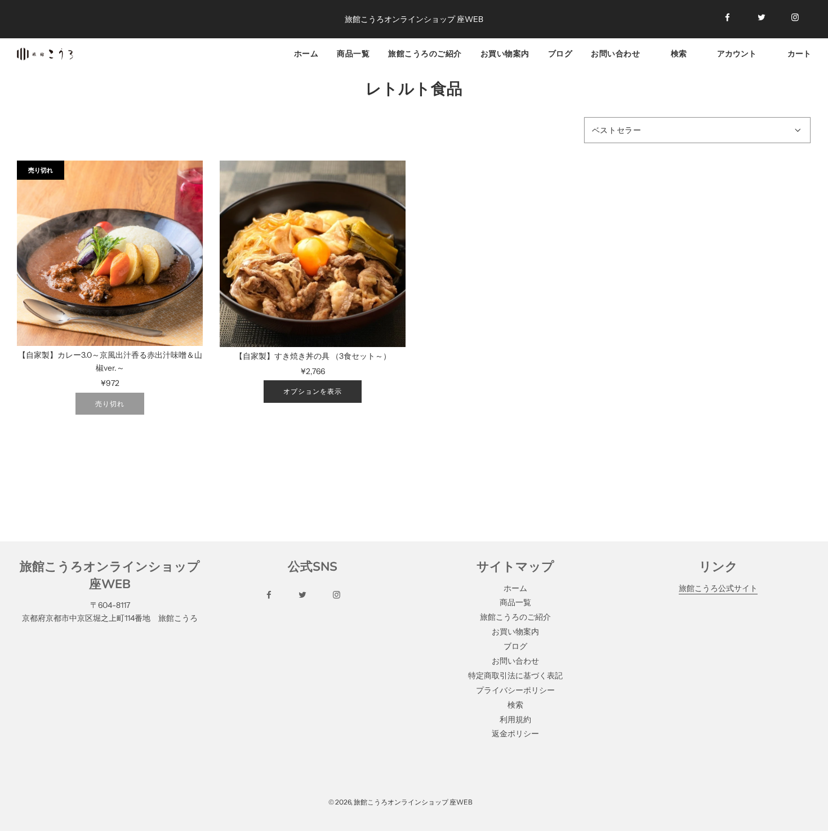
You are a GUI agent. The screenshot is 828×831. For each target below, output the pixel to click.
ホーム (306, 53)
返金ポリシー (515, 733)
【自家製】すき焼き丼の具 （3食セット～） (313, 356)
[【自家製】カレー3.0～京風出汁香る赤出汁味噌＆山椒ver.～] (110, 253)
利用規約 (515, 719)
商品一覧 (353, 53)
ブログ (560, 53)
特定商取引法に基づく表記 (515, 675)
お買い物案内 (504, 53)
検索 (515, 705)
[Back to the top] (805, 794)
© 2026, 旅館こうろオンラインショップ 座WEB (400, 802)
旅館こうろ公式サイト (718, 588)
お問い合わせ (615, 53)
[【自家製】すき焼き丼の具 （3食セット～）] (313, 254)
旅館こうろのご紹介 (425, 53)
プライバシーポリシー (515, 690)
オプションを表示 (312, 391)
